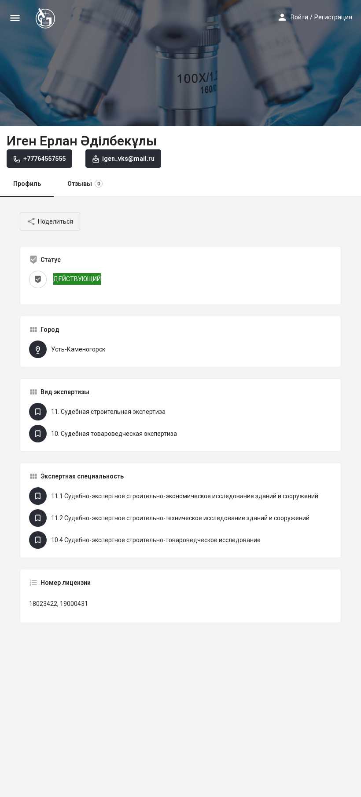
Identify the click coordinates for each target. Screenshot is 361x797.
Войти (299, 17)
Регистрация (333, 17)
